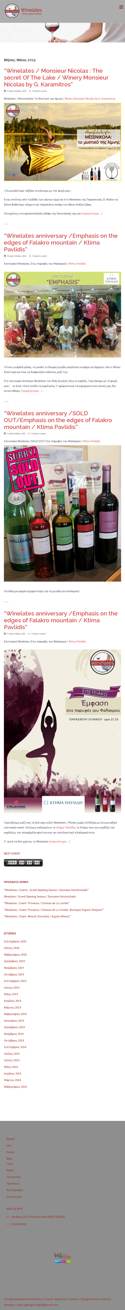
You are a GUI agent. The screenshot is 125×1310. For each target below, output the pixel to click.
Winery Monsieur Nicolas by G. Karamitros (90, 98)
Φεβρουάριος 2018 (15, 1087)
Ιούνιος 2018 (11, 1060)
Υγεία (9, 1163)
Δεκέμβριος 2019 (14, 961)
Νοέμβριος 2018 (14, 1034)
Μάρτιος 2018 (12, 1080)
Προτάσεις (13, 1183)
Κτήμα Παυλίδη (65, 827)
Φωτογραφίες (14, 1190)
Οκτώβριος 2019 (14, 974)
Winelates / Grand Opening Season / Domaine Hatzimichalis (40, 896)
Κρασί (10, 1170)
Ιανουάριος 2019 (14, 1020)
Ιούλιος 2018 (11, 1053)
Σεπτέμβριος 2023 (15, 941)
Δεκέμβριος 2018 (14, 1027)
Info (8, 1145)
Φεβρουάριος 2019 (15, 1014)
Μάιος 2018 (11, 1067)
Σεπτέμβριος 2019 (15, 981)
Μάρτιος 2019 (12, 1007)
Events (10, 1152)
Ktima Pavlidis (77, 263)
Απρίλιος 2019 (12, 1001)
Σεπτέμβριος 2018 (15, 1047)
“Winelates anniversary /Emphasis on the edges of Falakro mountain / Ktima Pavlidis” (61, 242)
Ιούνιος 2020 (11, 948)
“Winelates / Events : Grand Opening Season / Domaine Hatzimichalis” (46, 890)
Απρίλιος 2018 (12, 1073)
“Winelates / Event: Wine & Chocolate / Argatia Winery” (37, 916)
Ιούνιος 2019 (11, 987)
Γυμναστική (13, 1177)
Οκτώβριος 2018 (14, 1040)
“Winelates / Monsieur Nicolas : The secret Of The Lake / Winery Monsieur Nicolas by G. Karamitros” (56, 77)
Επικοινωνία (13, 1197)
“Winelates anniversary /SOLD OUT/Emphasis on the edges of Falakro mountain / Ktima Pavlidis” (58, 420)
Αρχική (10, 1139)
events (44, 91)
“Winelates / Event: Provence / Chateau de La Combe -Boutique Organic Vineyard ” (54, 910)
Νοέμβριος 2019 (14, 968)
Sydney (58, 1299)
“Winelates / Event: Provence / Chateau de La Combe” (36, 903)
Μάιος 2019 (11, 994)
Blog (9, 1158)
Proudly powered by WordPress (23, 1299)
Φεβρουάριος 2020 (15, 954)
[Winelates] (25, 11)
